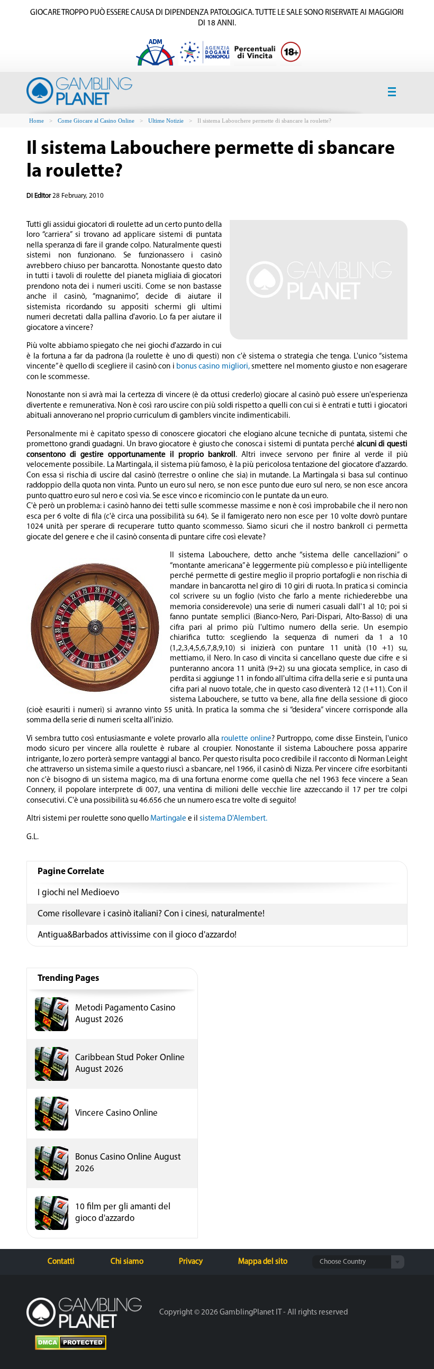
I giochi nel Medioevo (78, 892)
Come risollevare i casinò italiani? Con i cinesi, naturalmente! (151, 913)
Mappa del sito (262, 1262)
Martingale (168, 819)
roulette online (246, 739)
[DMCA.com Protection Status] (70, 1344)
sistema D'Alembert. (233, 819)
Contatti (61, 1262)
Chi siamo (127, 1262)
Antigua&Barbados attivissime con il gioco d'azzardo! (137, 935)
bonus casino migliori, (213, 367)
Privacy (191, 1262)
